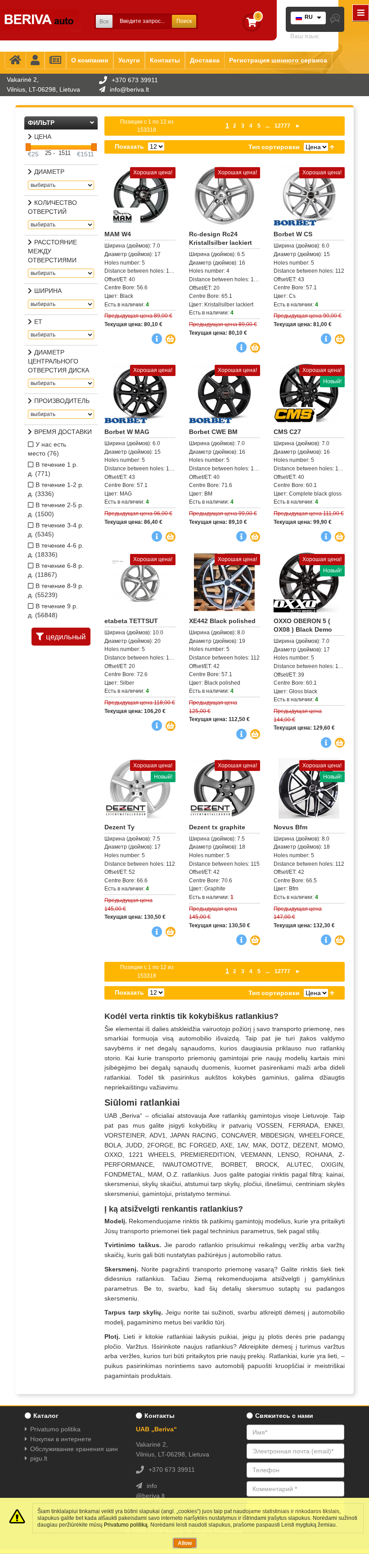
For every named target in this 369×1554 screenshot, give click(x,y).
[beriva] (40, 20)
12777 (282, 126)
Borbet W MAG (126, 431)
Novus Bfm (290, 827)
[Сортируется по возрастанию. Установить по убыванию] (332, 147)
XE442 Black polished (222, 620)
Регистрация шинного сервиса (278, 60)
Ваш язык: (305, 36)
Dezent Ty (119, 827)
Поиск (184, 21)
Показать (129, 146)
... (268, 126)
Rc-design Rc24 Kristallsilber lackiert (220, 238)
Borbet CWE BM (213, 431)
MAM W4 (117, 234)
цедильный (66, 637)
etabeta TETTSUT (131, 620)
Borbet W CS (293, 234)
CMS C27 (287, 431)
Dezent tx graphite (217, 827)
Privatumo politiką (126, 1525)
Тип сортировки (274, 147)
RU (309, 17)
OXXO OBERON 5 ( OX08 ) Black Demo (303, 625)
